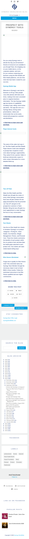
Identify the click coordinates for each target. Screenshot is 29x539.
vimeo (16, 489)
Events (15, 454)
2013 (6, 425)
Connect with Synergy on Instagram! (15, 387)
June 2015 (9, 413)
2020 (6, 370)
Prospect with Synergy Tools (13, 396)
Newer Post (8, 305)
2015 (6, 378)
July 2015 (9, 411)
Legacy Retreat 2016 (11, 392)
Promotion (19, 462)
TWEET (20, 290)
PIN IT (20, 294)
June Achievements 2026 (16, 523)
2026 (6, 359)
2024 (6, 363)
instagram (21, 486)
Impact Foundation (9, 459)
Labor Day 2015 (10, 408)
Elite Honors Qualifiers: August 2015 (15, 403)
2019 (6, 371)
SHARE (11, 290)
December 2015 (10, 380)
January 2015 (10, 422)
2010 (6, 430)
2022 (6, 366)
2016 (6, 376)
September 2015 (10, 385)
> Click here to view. (9, 253)
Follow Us (14, 477)
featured (21, 454)
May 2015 (9, 415)
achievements (7, 454)
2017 (6, 375)
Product (12, 462)
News (17, 459)
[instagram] (14, 1)
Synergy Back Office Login (10, 318)
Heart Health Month (9, 456)
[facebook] (11, 1)
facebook (9, 486)
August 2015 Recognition (12, 405)
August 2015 (9, 410)
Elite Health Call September (13, 406)
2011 (6, 428)
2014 (6, 423)
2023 (6, 365)
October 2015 (10, 383)
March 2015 (9, 418)
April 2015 (9, 417)
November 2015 (10, 382)
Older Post (20, 308)
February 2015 (10, 420)
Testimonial (7, 465)
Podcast (6, 462)
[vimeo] (17, 1)
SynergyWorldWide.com (9, 320)
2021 (6, 368)
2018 (6, 373)
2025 (6, 361)
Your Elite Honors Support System (14, 398)
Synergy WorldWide (19, 535)
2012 (6, 427)
